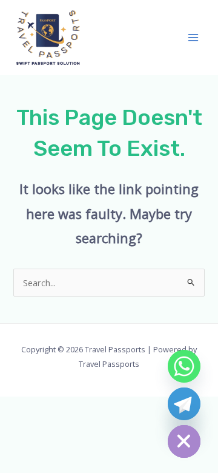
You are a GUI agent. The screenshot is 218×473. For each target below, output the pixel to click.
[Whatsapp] (184, 366)
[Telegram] (184, 403)
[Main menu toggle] (193, 37)
